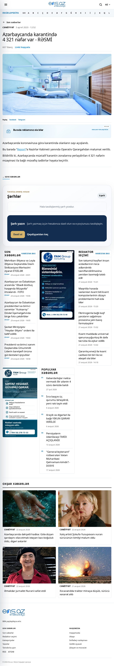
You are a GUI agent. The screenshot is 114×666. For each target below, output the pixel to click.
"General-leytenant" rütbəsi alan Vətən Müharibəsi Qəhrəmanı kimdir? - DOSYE (58, 458)
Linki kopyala (22, 47)
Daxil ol (17, 234)
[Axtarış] (100, 4)
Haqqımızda (74, 632)
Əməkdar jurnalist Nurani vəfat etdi (25, 591)
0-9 (24, 13)
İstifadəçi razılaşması (78, 640)
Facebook (12, 120)
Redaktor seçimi (10, 636)
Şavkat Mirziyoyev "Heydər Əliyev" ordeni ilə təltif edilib (19, 330)
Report (21, 149)
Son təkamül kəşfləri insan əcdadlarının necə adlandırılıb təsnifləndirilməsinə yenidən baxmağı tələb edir (94, 269)
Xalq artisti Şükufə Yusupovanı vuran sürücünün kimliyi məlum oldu (81, 536)
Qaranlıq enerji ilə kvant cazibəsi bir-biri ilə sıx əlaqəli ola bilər (92, 355)
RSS (4, 651)
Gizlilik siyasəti (75, 644)
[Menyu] (6, 4)
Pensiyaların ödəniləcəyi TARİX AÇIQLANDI (56, 437)
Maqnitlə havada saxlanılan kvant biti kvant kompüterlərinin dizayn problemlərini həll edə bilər (94, 295)
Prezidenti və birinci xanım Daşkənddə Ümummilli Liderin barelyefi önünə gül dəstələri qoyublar (19, 350)
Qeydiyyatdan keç (37, 234)
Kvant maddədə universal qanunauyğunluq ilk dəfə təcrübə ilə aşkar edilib (94, 337)
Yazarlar (6, 644)
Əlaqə (72, 636)
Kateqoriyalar (8, 640)
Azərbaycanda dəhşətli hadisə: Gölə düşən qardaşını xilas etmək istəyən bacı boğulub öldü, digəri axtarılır (29, 538)
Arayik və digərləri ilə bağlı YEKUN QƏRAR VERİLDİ (58, 418)
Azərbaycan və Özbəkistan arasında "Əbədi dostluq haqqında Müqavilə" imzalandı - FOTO (19, 287)
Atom (11, 651)
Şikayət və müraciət (78, 647)
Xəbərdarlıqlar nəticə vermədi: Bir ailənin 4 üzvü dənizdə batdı (58, 381)
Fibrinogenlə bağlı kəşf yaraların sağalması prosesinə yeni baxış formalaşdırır (92, 318)
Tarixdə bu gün (9, 647)
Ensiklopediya (11, 13)
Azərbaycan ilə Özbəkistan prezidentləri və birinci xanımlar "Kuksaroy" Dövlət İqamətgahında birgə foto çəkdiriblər (19, 309)
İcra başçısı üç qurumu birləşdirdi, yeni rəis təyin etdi (57, 400)
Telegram (21, 120)
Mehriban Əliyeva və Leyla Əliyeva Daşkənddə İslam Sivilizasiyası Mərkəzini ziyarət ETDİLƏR (19, 266)
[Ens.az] (57, 4)
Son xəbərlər (8, 632)
